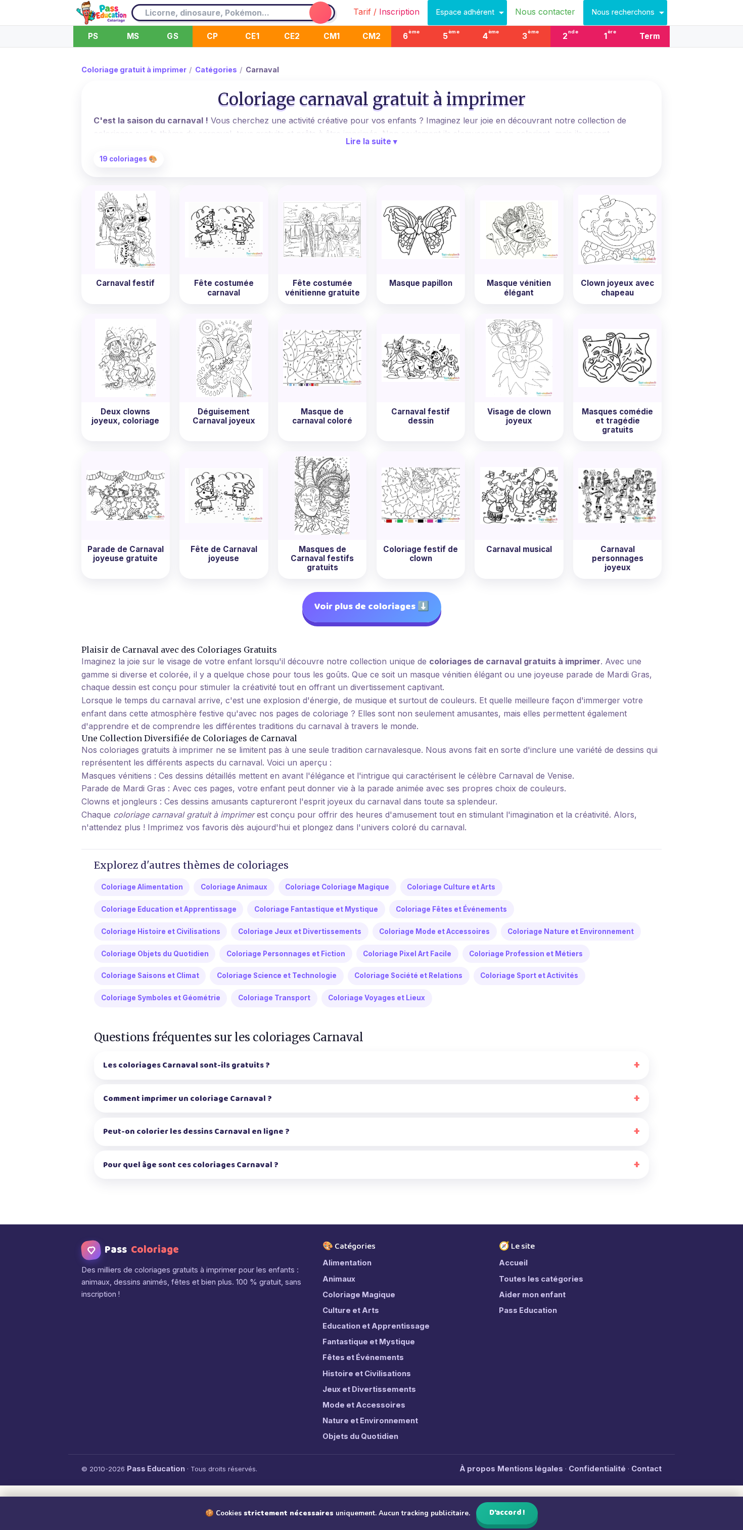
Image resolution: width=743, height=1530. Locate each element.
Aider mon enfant (532, 1294)
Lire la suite (372, 141)
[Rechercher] (320, 13)
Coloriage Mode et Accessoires (434, 931)
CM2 (371, 36)
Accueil (513, 1262)
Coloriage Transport (274, 998)
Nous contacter (545, 12)
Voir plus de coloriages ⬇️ (371, 606)
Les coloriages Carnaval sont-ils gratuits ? (186, 1065)
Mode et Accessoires (363, 1405)
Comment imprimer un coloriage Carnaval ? (187, 1098)
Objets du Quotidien (360, 1436)
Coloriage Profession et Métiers (526, 954)
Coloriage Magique (358, 1294)
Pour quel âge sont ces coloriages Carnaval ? (190, 1165)
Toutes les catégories (541, 1279)
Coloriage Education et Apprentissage (169, 909)
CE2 (292, 36)
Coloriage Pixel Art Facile (407, 954)
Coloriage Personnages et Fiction (285, 954)
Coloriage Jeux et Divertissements (299, 931)
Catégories (216, 69)
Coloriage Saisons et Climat (150, 975)
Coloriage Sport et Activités (529, 975)
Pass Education (528, 1310)
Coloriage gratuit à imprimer (134, 69)
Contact (646, 1468)
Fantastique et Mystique (368, 1341)
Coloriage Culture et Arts (451, 887)
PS (93, 36)
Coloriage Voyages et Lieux (376, 998)
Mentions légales (530, 1468)
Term (650, 36)
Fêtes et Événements (363, 1357)
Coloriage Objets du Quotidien (155, 954)
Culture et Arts (350, 1310)
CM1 (331, 36)
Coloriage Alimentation (142, 887)
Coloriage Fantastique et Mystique (316, 909)
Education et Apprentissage (376, 1326)
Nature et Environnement (370, 1420)
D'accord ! (507, 1513)
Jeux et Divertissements (369, 1389)
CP (212, 36)
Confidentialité (597, 1468)
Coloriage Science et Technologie (277, 975)
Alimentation (347, 1262)
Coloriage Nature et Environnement (570, 931)
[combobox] (220, 13)
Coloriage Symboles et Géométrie (160, 998)
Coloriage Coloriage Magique (337, 887)
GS (172, 36)
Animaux (338, 1279)
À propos (477, 1468)
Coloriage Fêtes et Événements (451, 909)
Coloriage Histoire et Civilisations (160, 931)
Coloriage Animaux (234, 887)
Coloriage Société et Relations (408, 975)
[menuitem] (386, 12)
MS (133, 36)
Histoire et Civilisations (366, 1373)
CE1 (252, 36)
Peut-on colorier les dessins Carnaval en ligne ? (196, 1131)
